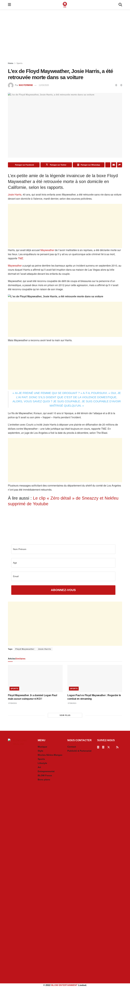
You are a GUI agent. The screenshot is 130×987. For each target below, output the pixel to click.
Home (10, 63)
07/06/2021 (12, 703)
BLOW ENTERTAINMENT (64, 985)
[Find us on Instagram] (103, 747)
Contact (71, 746)
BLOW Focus (45, 775)
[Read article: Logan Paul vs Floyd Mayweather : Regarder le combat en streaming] (94, 678)
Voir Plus (65, 715)
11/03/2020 (44, 85)
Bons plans (44, 779)
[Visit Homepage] (65, 5)
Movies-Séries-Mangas (50, 755)
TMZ (20, 258)
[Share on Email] (113, 164)
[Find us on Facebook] (98, 747)
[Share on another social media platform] (119, 164)
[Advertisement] (65, 36)
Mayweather (47, 250)
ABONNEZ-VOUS (63, 590)
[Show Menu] (9, 4)
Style (40, 751)
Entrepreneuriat (46, 771)
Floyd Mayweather (24, 649)
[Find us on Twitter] (108, 747)
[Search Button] (120, 4)
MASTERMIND (26, 85)
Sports (19, 63)
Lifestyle (42, 763)
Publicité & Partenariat (79, 751)
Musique (42, 746)
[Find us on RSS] (117, 747)
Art (39, 767)
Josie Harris (14, 194)
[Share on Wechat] (107, 164)
